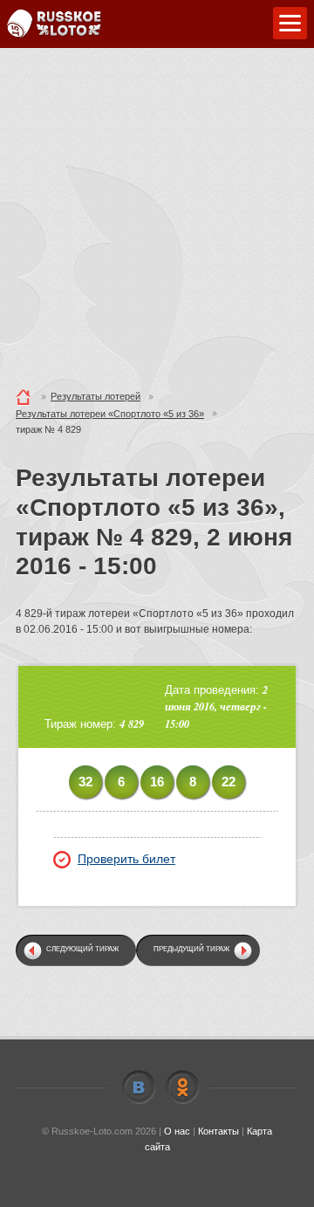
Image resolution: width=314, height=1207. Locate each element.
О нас (177, 1131)
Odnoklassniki (182, 1087)
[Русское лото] (54, 24)
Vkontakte (138, 1087)
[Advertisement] (157, 214)
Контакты (218, 1131)
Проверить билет (126, 859)
